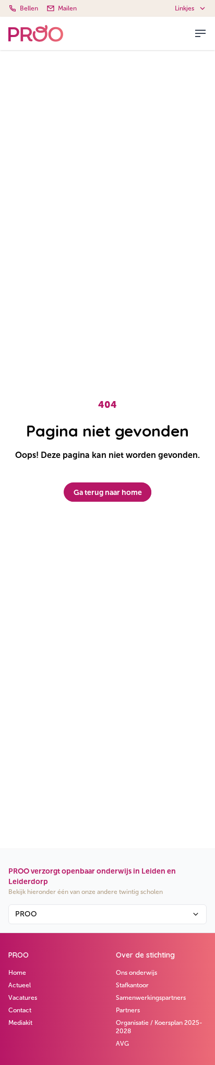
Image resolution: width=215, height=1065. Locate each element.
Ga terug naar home (108, 492)
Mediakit (20, 1022)
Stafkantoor (132, 985)
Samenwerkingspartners (151, 997)
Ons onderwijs (136, 972)
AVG (122, 1043)
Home (17, 972)
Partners (128, 1010)
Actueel (19, 985)
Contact (19, 1010)
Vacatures (22, 997)
